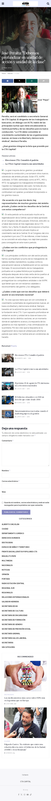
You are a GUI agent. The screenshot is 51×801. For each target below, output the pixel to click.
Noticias (10, 73)
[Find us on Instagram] (24, 794)
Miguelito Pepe (9, 556)
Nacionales (7, 565)
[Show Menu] (3, 3)
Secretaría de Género (12, 624)
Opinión (5, 574)
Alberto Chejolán (10, 524)
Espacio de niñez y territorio (15, 547)
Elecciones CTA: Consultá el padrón (21, 160)
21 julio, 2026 (20, 388)
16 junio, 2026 (20, 402)
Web (4, 492)
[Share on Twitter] (19, 81)
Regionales (7, 593)
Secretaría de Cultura (12, 611)
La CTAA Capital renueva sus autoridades (24, 164)
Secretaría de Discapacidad (14, 615)
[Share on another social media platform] (43, 81)
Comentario (8, 441)
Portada (6, 579)
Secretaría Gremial (11, 634)
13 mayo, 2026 (20, 416)
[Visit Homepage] (25, 3)
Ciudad (17, 73)
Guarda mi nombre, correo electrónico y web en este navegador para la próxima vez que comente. (26, 504)
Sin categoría (8, 647)
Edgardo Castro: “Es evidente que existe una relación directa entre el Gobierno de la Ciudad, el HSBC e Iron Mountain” (25, 747)
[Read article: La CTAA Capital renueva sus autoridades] (8, 372)
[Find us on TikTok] (31, 794)
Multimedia (7, 561)
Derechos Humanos (11, 538)
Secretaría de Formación (13, 620)
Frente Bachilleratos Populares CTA (19, 552)
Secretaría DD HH (10, 606)
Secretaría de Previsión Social (16, 629)
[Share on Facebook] (7, 81)
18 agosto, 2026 (21, 358)
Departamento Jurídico (13, 533)
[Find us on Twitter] (21, 794)
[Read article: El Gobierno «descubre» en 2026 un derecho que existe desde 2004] (8, 400)
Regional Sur (8, 588)
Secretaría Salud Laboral (14, 638)
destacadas (7, 543)
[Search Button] (48, 3)
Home (4, 73)
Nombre (6, 470)
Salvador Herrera (10, 602)
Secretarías (7, 643)
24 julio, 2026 (20, 372)
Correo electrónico (11, 481)
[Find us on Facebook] (18, 794)
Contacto (25, 775)
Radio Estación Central (13, 583)
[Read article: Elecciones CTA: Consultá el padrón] (8, 358)
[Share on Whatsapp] (32, 81)
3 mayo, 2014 (7, 68)
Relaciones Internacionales (15, 597)
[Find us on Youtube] (28, 794)
